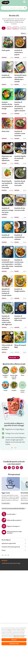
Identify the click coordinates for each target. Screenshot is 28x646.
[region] (14, 635)
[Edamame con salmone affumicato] (8, 154)
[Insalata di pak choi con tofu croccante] (20, 180)
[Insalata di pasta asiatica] (8, 74)
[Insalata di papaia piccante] (8, 233)
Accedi (15, 447)
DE (2, 555)
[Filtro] (4, 28)
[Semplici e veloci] (5, 372)
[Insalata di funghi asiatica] (20, 288)
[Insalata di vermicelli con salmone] (20, 233)
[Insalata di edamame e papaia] (20, 48)
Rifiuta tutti (14, 640)
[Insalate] (14, 387)
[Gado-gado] (8, 48)
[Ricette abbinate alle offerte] (14, 372)
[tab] (14, 540)
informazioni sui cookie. (19, 636)
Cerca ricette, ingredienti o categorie (14, 8)
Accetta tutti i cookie (14, 643)
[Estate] (5, 387)
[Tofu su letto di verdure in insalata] (8, 343)
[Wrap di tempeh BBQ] (20, 343)
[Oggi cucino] (11, 490)
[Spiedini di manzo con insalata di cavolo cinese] (8, 288)
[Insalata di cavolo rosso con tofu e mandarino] (20, 260)
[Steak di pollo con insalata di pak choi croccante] (8, 180)
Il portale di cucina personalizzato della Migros (13, 508)
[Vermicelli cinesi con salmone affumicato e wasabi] (20, 74)
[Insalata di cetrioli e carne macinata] (20, 129)
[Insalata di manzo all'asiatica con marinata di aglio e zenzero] (20, 102)
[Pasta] (22, 372)
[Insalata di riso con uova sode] (20, 207)
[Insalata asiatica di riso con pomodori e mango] (8, 102)
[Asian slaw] (8, 129)
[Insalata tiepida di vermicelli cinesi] (20, 154)
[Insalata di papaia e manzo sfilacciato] (20, 316)
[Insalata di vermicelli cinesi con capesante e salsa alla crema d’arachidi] (8, 260)
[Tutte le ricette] (22, 387)
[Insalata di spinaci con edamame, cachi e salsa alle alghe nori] (8, 316)
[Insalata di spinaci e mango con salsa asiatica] (8, 207)
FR (5, 555)
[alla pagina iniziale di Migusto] (5, 1)
